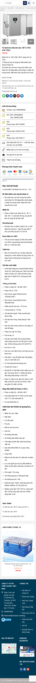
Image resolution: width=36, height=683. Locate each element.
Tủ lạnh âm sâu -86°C (9, 512)
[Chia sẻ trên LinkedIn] (22, 96)
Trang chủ (3, 8)
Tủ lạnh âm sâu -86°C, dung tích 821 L (15, 507)
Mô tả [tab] (4, 181)
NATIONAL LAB (9, 86)
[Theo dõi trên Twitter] (24, 669)
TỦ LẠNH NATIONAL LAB (9, 88)
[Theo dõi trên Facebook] (21, 669)
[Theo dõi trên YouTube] (28, 669)
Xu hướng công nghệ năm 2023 (13, 516)
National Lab (13, 91)
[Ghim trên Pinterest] (18, 96)
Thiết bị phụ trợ (19, 8)
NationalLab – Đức (25, 189)
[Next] (31, 25)
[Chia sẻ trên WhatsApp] (3, 96)
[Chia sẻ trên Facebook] (7, 96)
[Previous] (5, 25)
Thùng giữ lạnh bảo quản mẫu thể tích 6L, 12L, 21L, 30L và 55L (18, 564)
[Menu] (33, 3)
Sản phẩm (11, 8)
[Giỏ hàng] (29, 3)
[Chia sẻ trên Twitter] (11, 96)
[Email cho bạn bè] (14, 96)
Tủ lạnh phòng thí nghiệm (15, 81)
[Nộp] (25, 3)
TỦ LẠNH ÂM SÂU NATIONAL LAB (23, 86)
